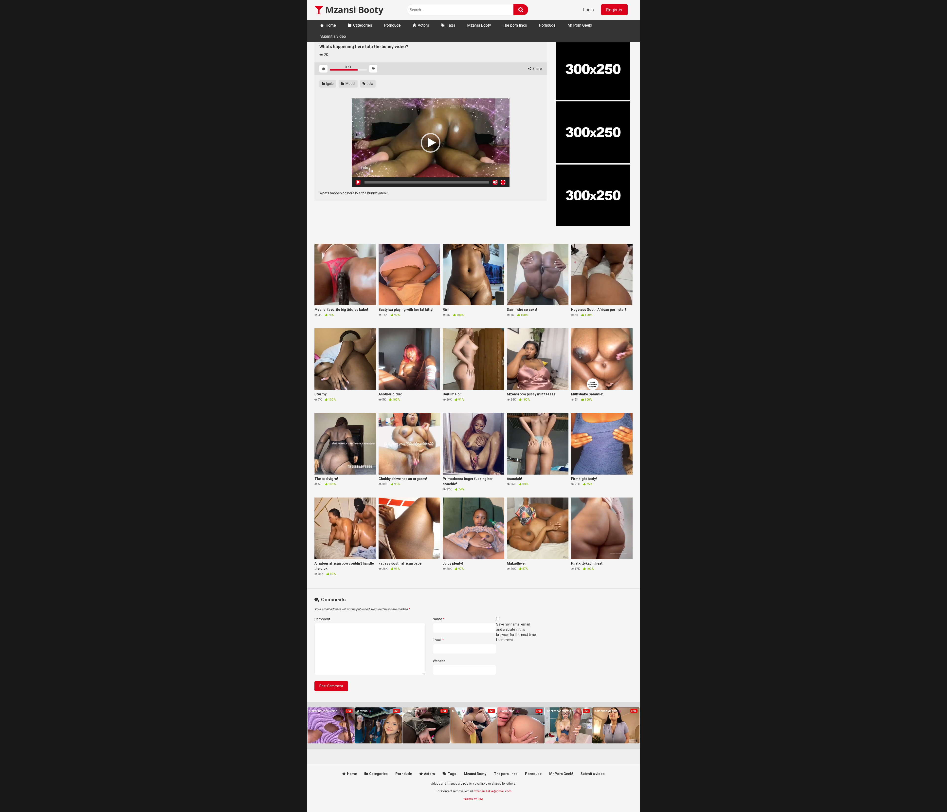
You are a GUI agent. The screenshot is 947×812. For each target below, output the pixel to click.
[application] (431, 142)
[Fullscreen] (503, 182)
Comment (322, 619)
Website (439, 661)
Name (439, 619)
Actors (423, 25)
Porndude (392, 25)
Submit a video (333, 36)
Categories (362, 25)
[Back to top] (930, 797)
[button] (430, 143)
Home (331, 25)
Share (537, 69)
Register (614, 9)
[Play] (358, 182)
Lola (369, 84)
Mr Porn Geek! (579, 25)
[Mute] (495, 182)
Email (438, 640)
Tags (451, 25)
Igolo (330, 84)
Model (350, 84)
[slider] (426, 182)
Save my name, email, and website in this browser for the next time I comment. (516, 632)
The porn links (515, 25)
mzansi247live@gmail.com (492, 791)
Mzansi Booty (353, 10)
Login (588, 9)
